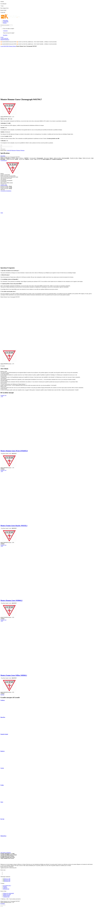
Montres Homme (12, 46)
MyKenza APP (6, 889)
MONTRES (5, 20)
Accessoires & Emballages (6, 190)
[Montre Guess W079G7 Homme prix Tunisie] (20, 90)
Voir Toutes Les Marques (6, 852)
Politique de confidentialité (8, 893)
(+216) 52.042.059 (4, 38)
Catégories (5, 887)
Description (3, 155)
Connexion (5, 30)
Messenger (14, 150)
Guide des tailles (4, 185)
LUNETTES (5, 21)
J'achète (2, 543)
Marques (5, 22)
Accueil (2, 46)
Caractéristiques (4, 160)
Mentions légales (6, 895)
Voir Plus (2, 694)
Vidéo (2, 212)
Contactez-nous (6, 896)
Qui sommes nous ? (7, 885)
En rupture (3, 149)
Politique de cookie (7, 894)
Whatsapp (18, 150)
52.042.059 (9, 150)
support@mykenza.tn (5, 39)
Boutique (5, 886)
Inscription (5, 35)
